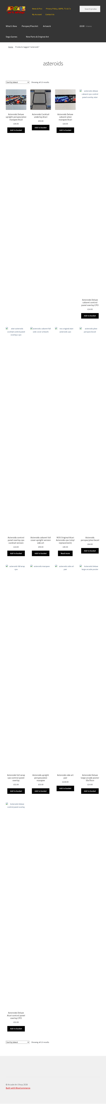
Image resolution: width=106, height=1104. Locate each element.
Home (10, 47)
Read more (65, 553)
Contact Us (49, 14)
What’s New (11, 26)
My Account (37, 14)
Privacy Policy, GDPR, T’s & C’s (58, 8)
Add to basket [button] (16, 130)
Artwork (47, 26)
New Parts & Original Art (37, 36)
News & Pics (37, 8)
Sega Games (11, 36)
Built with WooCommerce (18, 1088)
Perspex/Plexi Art (30, 26)
